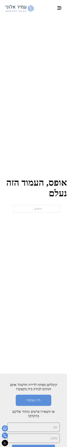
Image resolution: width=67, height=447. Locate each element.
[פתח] (59, 8)
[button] (5, 443)
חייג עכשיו (33, 400)
